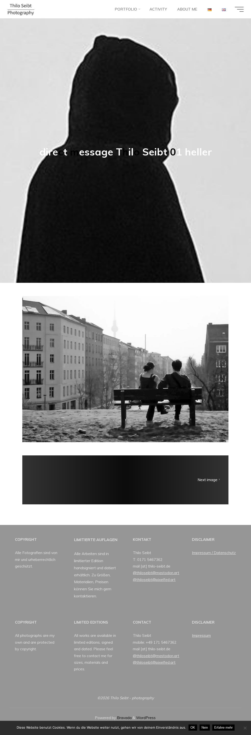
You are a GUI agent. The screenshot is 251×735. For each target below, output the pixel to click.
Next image (207, 479)
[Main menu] (239, 9)
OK (192, 727)
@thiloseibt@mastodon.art (156, 572)
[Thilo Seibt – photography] (20, 9)
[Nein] (244, 727)
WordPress (146, 717)
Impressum (201, 635)
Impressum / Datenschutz (214, 552)
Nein (204, 727)
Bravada (124, 717)
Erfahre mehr (223, 727)
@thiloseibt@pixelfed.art (154, 579)
